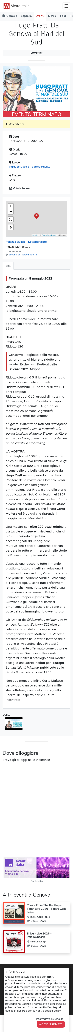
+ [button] (11, 206)
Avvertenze (17, 124)
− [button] (11, 211)
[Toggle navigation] (66, 6)
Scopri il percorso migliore (23, 254)
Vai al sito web (21, 188)
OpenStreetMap (48, 235)
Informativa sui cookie (49, 1018)
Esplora (26, 16)
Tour (63, 16)
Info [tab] (8, 266)
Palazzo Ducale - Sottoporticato (29, 166)
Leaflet (35, 235)
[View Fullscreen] (10, 219)
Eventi (40, 16)
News (52, 16)
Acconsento (51, 1024)
